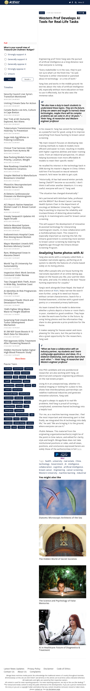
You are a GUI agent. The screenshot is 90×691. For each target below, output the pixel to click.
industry (8, 402)
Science (42, 13)
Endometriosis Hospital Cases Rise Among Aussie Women (19, 235)
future (17, 419)
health (48, 461)
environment (17, 381)
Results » (27, 79)
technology (44, 464)
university (57, 461)
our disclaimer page (53, 689)
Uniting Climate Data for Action (20, 103)
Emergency (9, 410)
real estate (69, 461)
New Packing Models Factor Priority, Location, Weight (18, 158)
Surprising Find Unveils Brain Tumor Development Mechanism (18, 323)
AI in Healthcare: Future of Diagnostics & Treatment (59, 649)
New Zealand (9, 415)
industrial (81, 473)
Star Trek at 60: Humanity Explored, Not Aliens (17, 120)
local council (18, 390)
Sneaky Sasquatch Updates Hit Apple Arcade (19, 217)
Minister (26, 381)
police (17, 373)
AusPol (27, 402)
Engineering (59, 470)
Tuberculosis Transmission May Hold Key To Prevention (20, 129)
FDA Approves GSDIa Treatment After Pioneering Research (20, 342)
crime (26, 406)
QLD (32, 415)
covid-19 (8, 390)
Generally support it (17, 59)
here (79, 449)
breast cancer (45, 470)
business (20, 385)
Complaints (35, 671)
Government (57, 464)
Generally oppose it (17, 64)
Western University (48, 473)
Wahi (56, 290)
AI (65, 464)
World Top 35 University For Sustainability (18, 264)
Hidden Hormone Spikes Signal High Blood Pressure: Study (19, 351)
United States (9, 406)
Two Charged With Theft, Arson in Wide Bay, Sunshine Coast (20, 283)
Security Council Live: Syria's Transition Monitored (18, 95)
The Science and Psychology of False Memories (57, 602)
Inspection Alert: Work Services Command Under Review (19, 274)
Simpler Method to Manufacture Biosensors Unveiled (20, 176)
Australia (8, 369)
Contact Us (9, 671)
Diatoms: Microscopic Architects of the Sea (60, 517)
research (8, 377)
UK (34, 385)
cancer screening (75, 470)
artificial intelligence (73, 467)
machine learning (67, 473)
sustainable (19, 410)
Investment (9, 398)
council (28, 385)
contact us (38, 689)
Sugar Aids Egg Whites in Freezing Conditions (16, 138)
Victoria (22, 377)
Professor (31, 377)
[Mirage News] (12, 2)
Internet (21, 427)
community (9, 373)
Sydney (24, 419)
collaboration (45, 467)
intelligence (73, 464)
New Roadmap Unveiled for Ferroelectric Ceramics (18, 167)
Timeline (8, 87)
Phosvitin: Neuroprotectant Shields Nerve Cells (18, 186)
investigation (18, 402)
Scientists (8, 419)
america (30, 423)
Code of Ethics (63, 668)
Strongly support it (17, 54)
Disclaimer (49, 668)
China (78, 461)
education (19, 398)
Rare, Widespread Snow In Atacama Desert (17, 254)
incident (29, 427)
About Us (22, 671)
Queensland (9, 385)
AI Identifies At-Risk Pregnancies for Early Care (20, 292)
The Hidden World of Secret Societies (58, 559)
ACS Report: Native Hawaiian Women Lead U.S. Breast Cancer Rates (20, 207)
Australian (25, 373)
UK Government (22, 415)
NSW (15, 377)
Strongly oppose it (16, 69)
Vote (9, 79)
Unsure (11, 73)
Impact (7, 427)
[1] (84, 682)
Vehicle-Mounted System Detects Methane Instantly (17, 226)
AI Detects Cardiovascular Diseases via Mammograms (17, 195)
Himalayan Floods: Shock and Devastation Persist (18, 301)
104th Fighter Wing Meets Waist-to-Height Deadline (17, 310)
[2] (4, 684)
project (19, 406)
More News (20, 358)
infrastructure (24, 394)
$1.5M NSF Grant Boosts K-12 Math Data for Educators (18, 333)
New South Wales (11, 394)
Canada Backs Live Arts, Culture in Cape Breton (20, 111)
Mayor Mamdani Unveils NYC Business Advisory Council (18, 245)
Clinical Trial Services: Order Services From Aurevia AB (18, 149)
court (14, 427)
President (8, 423)
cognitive (57, 467)
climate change (20, 423)
